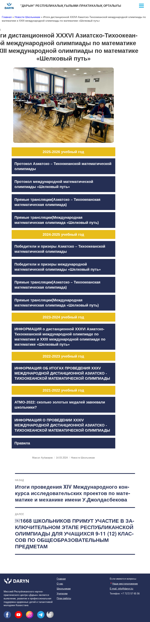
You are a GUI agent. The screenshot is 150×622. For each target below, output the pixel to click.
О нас (60, 583)
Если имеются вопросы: (123, 579)
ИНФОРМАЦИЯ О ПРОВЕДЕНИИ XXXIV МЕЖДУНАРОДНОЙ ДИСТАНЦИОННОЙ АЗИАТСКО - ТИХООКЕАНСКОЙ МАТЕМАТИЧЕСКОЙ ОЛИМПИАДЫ (62, 425)
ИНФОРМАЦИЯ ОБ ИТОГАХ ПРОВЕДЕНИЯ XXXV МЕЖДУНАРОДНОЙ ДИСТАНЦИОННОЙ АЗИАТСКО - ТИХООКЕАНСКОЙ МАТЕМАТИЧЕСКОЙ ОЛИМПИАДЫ (62, 373)
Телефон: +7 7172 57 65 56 (125, 593)
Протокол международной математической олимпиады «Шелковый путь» (53, 184)
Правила (22, 443)
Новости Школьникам (27, 17)
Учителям (62, 593)
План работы (64, 598)
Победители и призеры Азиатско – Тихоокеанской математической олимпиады (59, 248)
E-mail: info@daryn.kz (121, 588)
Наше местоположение (125, 583)
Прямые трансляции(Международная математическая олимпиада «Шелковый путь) (56, 220)
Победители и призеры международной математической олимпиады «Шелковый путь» (57, 266)
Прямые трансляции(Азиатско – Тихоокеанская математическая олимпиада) (57, 202)
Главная (7, 17)
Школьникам (64, 588)
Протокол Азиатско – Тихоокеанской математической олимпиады (62, 166)
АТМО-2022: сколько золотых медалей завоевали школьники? (59, 404)
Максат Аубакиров (42, 457)
